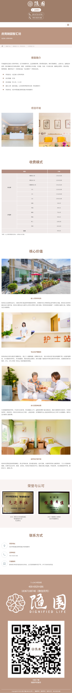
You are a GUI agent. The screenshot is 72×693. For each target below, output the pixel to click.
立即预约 (36, 9)
